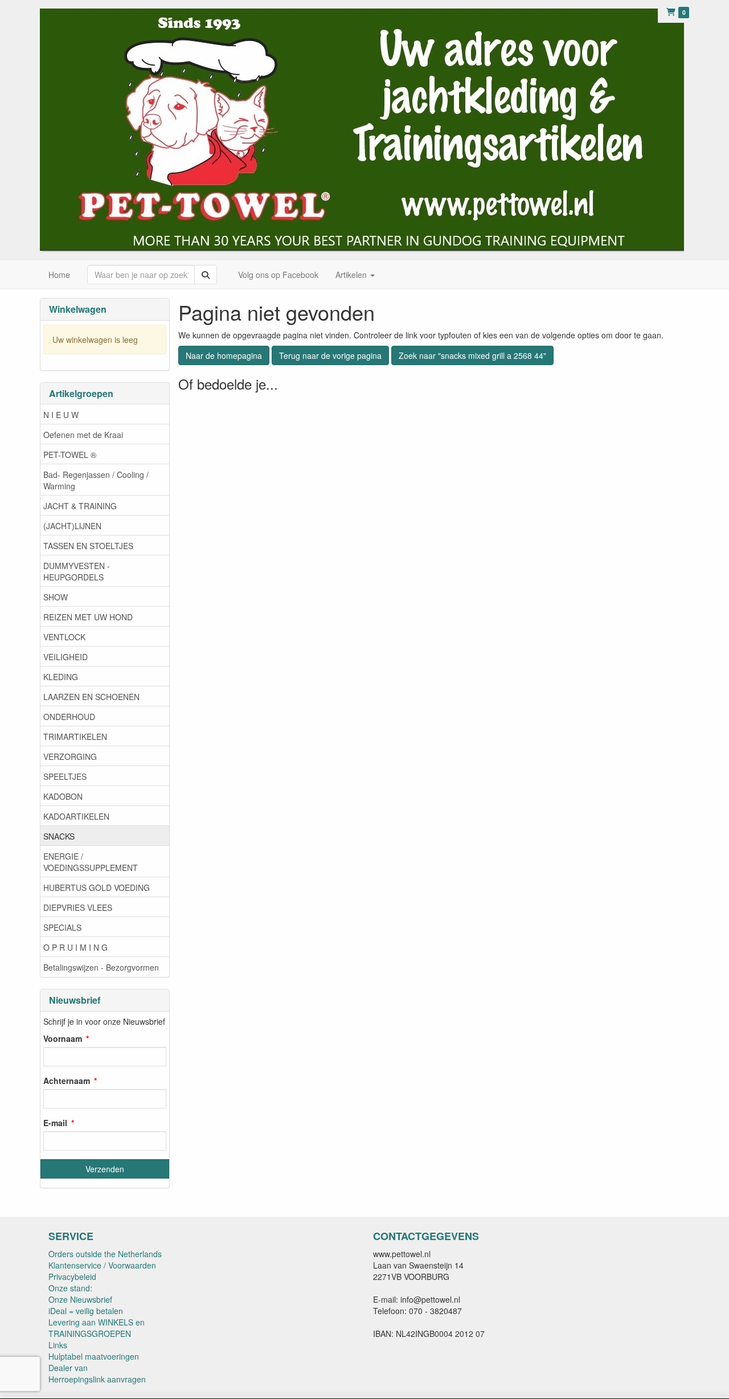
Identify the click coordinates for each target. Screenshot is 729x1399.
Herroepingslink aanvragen (97, 1379)
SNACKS (59, 836)
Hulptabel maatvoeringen (93, 1356)
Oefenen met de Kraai (83, 434)
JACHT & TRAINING (80, 506)
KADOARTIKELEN (76, 816)
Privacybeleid (72, 1276)
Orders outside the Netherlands (105, 1253)
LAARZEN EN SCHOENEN (91, 696)
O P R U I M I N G (75, 947)
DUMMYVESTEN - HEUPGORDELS (76, 571)
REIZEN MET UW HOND (88, 617)
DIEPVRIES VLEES (77, 907)
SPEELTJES (65, 776)
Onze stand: (70, 1288)
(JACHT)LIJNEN (72, 525)
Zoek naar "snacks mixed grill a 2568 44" (472, 355)
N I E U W (61, 414)
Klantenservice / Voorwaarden (102, 1265)
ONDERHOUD (69, 716)
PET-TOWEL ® (69, 454)
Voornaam (62, 1038)
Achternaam (66, 1080)
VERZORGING (70, 756)
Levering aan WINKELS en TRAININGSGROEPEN (96, 1327)
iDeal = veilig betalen (85, 1310)
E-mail (55, 1122)
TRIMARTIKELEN (75, 736)
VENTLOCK (64, 637)
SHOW (55, 597)
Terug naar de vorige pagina (330, 355)
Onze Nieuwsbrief (80, 1299)
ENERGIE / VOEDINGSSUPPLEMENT (90, 861)
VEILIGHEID (65, 656)
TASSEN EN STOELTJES (88, 545)
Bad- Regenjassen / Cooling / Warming (96, 480)
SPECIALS (62, 927)
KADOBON (63, 796)
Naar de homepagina (224, 355)
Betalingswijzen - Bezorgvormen (101, 967)
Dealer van (68, 1367)
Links (57, 1345)
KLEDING (60, 676)
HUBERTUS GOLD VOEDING (96, 887)
